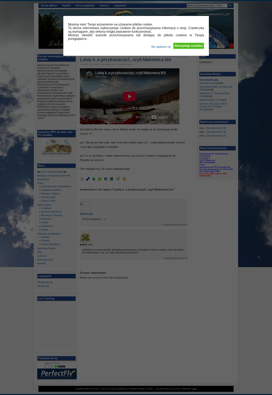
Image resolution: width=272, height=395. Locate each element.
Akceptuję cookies (189, 45)
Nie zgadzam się (161, 46)
